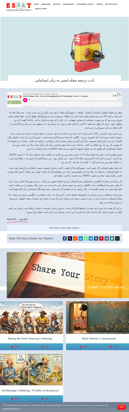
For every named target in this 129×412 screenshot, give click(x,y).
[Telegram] (90, 238)
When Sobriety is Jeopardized (98, 338)
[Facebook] (64, 238)
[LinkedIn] (80, 238)
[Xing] (112, 238)
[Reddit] (75, 238)
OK (121, 407)
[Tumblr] (96, 238)
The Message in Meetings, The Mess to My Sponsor (30, 390)
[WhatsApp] (85, 238)
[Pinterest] (101, 238)
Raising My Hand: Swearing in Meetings (30, 338)
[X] (70, 238)
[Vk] (106, 238)
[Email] (117, 238)
